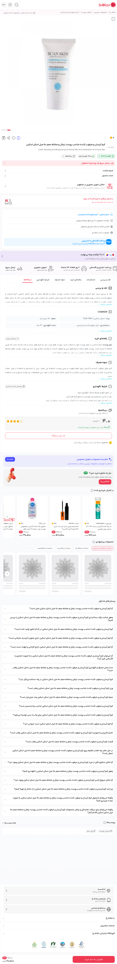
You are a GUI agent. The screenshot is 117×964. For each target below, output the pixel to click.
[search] (16, 4)
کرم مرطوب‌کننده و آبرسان (68, 12)
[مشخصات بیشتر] (3, 4)
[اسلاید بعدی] (7, 516)
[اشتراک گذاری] (9, 138)
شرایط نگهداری (43, 279)
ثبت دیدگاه (57, 435)
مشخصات (90, 279)
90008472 (105, 481)
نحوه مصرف (60, 279)
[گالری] (113, 19)
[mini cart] (10, 4)
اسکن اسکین (104, 214)
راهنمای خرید (75, 279)
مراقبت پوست (86, 12)
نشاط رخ (113, 12)
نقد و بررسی (105, 279)
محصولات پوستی (100, 12)
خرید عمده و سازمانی (27, 13)
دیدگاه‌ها (28, 279)
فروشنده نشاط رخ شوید (10, 13)
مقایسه (10, 459)
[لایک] (14, 138)
